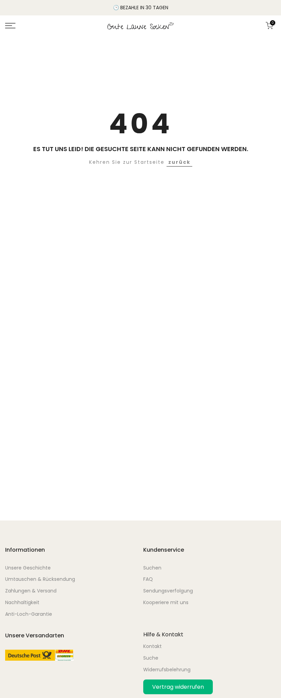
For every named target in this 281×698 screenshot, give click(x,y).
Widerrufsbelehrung (167, 669)
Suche (150, 657)
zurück (179, 162)
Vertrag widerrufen (178, 687)
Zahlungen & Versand (31, 590)
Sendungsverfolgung (168, 590)
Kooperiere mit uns (165, 602)
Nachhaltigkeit (22, 602)
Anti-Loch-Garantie (28, 614)
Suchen (152, 567)
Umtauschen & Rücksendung (40, 579)
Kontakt (152, 646)
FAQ (148, 579)
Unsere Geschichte (28, 567)
